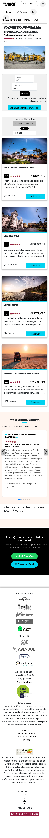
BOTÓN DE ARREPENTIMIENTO (24, 814)
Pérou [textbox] (19, 80)
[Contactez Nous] (33, 12)
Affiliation (26, 730)
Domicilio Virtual (24, 682)
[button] (3, 452)
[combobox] (24, 79)
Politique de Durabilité (26, 736)
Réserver (35, 196)
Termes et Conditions (26, 733)
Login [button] (8, 12)
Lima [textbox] (15, 88)
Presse (26, 739)
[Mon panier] (6, 17)
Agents (23, 12)
